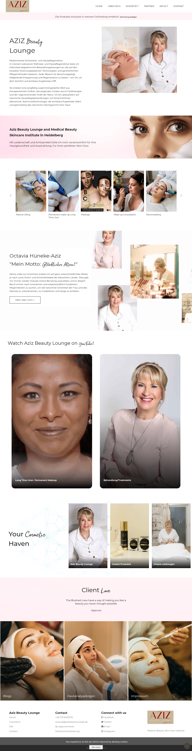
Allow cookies (96, 747)
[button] (25, 299)
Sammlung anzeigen (128, 17)
